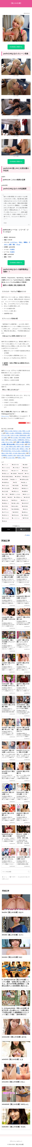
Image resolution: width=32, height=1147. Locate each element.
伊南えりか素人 (8, 431)
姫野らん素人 (21, 446)
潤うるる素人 (14, 437)
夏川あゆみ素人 (11, 444)
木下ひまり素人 (5, 435)
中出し (21, 242)
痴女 (14, 244)
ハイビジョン (14, 242)
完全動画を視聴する (16, 47)
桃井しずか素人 (13, 453)
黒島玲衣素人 (23, 435)
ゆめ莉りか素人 (12, 455)
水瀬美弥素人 (25, 451)
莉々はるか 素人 (10, 457)
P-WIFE (12, 249)
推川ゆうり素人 (17, 431)
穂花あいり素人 (24, 448)
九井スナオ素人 (14, 435)
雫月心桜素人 (22, 437)
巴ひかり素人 (9, 442)
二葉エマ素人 (8, 448)
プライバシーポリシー (16, 1141)
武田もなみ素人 (12, 440)
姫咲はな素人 (13, 446)
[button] (23, 529)
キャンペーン (5, 416)
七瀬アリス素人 (20, 442)
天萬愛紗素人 (21, 440)
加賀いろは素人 (10, 433)
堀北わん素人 (16, 448)
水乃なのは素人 (16, 451)
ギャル (18, 244)
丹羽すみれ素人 (20, 444)
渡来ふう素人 (22, 457)
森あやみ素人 (22, 453)
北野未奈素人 (26, 433)
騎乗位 (26, 242)
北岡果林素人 (18, 433)
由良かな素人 (21, 455)
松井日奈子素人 (7, 451)
